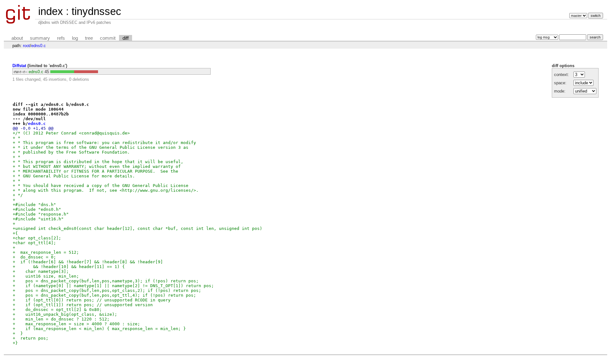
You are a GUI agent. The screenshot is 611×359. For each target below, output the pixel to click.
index (50, 11)
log (75, 38)
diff (126, 38)
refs (61, 38)
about (17, 38)
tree (89, 38)
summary (40, 38)
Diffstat (19, 65)
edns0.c (38, 45)
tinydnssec (96, 11)
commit (108, 38)
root (26, 45)
